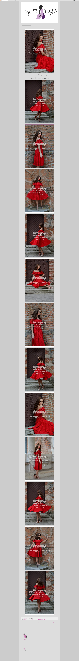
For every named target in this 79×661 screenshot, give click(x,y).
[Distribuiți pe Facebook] (31, 618)
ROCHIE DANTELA (42, 619)
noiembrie (25, 636)
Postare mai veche (55, 622)
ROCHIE (25, 619)
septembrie (25, 638)
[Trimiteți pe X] (30, 618)
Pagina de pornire (39, 622)
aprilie (24, 652)
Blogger (42, 658)
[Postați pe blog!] (29, 618)
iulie (24, 649)
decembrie (25, 635)
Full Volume (25, 639)
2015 (23, 633)
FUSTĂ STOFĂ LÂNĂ (26, 641)
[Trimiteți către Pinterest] (32, 618)
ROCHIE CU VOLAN (38, 619)
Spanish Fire (25, 640)
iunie (24, 650)
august (24, 648)
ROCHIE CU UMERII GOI (32, 619)
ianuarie (25, 656)
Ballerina (25, 642)
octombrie (25, 637)
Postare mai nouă (23, 622)
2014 (23, 634)
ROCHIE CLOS (27, 619)
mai (24, 651)
